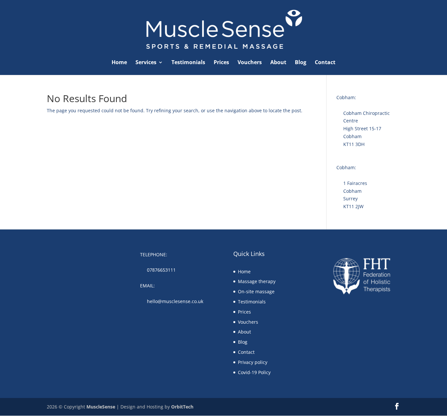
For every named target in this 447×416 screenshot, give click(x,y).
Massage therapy (257, 281)
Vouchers (250, 63)
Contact (325, 63)
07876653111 (161, 270)
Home (119, 63)
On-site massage (256, 291)
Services (145, 63)
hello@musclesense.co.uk (175, 301)
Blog (300, 63)
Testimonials (188, 63)
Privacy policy (252, 362)
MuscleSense (100, 407)
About (278, 63)
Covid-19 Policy (254, 372)
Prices (221, 63)
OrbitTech (182, 407)
